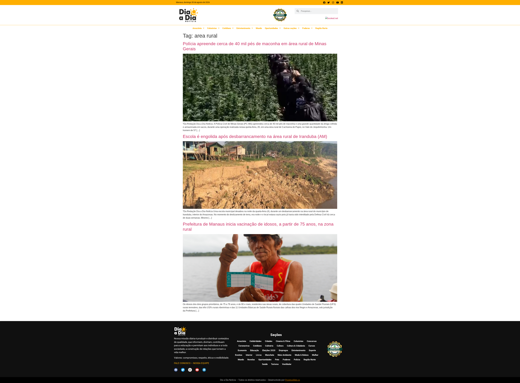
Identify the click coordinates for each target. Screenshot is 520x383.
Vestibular (286, 364)
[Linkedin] (342, 2)
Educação (254, 350)
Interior (249, 355)
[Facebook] (324, 2)
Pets (277, 359)
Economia (242, 350)
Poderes (306, 28)
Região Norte (321, 28)
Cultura (280, 346)
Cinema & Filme (283, 341)
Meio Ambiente (284, 355)
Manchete (269, 355)
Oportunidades (271, 28)
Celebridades (255, 341)
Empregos (283, 350)
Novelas (251, 359)
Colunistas (212, 28)
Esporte (312, 350)
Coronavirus (244, 346)
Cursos (311, 346)
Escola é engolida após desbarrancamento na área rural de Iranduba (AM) (255, 136)
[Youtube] (337, 2)
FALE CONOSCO (182, 363)
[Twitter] (329, 2)
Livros (259, 355)
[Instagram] (333, 2)
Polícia (297, 359)
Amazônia (197, 28)
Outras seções (290, 28)
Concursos (312, 341)
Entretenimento (243, 28)
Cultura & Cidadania (296, 346)
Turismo (275, 364)
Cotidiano (226, 28)
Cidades (268, 341)
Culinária (269, 346)
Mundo (259, 28)
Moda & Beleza (301, 355)
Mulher (315, 355)
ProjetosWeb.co (292, 380)
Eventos (238, 355)
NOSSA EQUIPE (201, 363)
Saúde (265, 364)
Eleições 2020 (268, 350)
